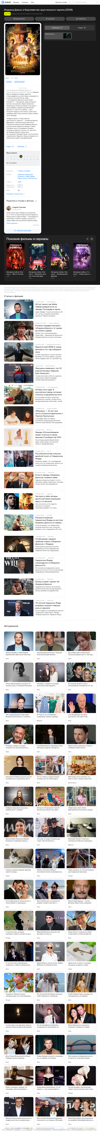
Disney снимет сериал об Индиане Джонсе (47, 583)
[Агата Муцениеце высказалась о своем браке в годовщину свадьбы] (18, 894)
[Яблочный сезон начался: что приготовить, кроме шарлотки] (81, 770)
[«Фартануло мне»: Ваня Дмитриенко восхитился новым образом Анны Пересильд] (81, 801)
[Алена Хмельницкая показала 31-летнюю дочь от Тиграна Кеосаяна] (18, 677)
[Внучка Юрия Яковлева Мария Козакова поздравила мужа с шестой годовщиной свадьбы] (18, 832)
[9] (34, 159)
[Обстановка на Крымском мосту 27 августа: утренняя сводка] (81, 1049)
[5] (21, 159)
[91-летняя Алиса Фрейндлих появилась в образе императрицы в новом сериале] (18, 956)
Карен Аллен (22, 178)
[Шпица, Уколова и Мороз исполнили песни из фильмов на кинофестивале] (50, 863)
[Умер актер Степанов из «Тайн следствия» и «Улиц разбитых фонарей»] (81, 925)
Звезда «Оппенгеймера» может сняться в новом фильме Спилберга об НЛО (48, 434)
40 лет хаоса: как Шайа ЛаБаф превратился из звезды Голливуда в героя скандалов (47, 307)
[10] (37, 159)
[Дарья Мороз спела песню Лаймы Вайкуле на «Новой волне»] (50, 956)
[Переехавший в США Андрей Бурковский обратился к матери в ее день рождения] (18, 646)
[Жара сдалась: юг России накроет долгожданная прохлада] (81, 863)
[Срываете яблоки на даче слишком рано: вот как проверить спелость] (18, 987)
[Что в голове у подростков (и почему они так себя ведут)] (50, 770)
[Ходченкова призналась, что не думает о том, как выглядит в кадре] (50, 1080)
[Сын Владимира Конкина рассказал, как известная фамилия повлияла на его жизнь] (81, 708)
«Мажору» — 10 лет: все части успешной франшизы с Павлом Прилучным (49, 413)
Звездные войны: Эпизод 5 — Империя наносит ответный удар (38, 274)
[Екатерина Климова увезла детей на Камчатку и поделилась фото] (18, 770)
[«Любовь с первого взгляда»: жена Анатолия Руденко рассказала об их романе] (50, 677)
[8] (31, 159)
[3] (14, 159)
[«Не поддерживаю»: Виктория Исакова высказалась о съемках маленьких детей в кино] (18, 708)
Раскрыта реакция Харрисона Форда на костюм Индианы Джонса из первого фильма (49, 520)
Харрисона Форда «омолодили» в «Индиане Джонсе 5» (47, 562)
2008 (7, 78)
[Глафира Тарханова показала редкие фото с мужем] (18, 801)
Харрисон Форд (23, 174)
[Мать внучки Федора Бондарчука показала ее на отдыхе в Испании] (50, 1111)
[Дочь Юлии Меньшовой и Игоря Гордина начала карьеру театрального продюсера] (18, 1049)
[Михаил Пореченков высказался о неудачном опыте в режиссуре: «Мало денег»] (18, 1111)
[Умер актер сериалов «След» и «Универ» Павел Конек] (81, 739)
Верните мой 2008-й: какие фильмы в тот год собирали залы (48, 349)
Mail (3, 1129)
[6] (24, 159)
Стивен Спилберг (24, 171)
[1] (8, 159)
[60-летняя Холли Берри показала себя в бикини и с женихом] (50, 987)
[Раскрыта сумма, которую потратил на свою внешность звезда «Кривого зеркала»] (18, 739)
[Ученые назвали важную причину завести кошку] (18, 863)
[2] (11, 159)
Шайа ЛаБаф (30, 176)
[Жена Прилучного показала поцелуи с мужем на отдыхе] (81, 1018)
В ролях (8, 174)
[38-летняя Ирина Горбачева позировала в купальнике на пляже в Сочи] (50, 1018)
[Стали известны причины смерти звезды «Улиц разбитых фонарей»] (18, 1018)
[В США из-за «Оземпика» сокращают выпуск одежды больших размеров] (50, 708)
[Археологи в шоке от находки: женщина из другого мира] (81, 956)
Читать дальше (11, 223)
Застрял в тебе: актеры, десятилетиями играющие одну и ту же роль (47, 498)
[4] (18, 159)
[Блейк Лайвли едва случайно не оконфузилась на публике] (81, 987)
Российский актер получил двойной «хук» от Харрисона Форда (49, 456)
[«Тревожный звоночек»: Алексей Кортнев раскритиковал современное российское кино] (50, 646)
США (19, 182)
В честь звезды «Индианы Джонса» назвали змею (47, 476)
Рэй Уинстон (32, 178)
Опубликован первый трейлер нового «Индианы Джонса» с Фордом (48, 541)
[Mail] (3, 2)
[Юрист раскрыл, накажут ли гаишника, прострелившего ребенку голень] (18, 1080)
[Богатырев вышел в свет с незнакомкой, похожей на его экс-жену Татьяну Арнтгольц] (81, 677)
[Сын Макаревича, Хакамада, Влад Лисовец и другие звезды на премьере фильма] (50, 739)
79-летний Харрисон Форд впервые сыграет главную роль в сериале (48, 605)
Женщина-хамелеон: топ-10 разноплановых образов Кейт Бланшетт (48, 370)
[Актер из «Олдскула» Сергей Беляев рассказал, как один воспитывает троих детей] (50, 801)
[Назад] (87, 239)
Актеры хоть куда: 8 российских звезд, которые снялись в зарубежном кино (48, 392)
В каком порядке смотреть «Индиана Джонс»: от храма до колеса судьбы (48, 328)
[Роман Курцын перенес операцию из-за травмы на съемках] (50, 1049)
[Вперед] (92, 239)
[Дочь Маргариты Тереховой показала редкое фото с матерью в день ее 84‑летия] (81, 646)
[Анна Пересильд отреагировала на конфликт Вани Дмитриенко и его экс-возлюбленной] (81, 1111)
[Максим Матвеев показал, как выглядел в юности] (50, 925)
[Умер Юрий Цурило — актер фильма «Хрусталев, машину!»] (81, 894)
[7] (27, 159)
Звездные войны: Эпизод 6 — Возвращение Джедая (59, 274)
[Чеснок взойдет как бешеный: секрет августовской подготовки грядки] (81, 1080)
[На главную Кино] (7, 2)
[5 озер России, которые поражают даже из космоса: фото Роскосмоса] (18, 925)
